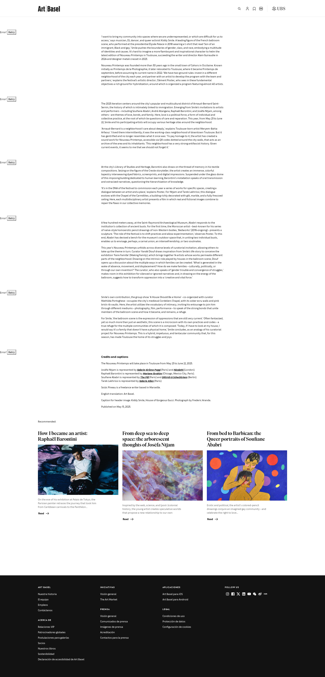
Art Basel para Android (175, 599)
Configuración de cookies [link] (176, 626)
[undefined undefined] (227, 594)
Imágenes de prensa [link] (111, 626)
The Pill (144, 377)
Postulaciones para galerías (53, 637)
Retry (11, 32)
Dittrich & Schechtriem (174, 377)
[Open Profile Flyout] (247, 8)
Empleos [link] (43, 604)
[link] (49, 8)
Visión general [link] (108, 593)
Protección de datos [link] (173, 621)
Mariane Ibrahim (152, 373)
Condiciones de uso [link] (173, 615)
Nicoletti (179, 369)
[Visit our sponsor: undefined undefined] (278, 8)
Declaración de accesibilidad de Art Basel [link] (61, 659)
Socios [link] (41, 643)
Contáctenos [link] (45, 610)
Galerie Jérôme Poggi (149, 369)
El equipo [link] (43, 599)
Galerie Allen (146, 380)
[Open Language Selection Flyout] (261, 8)
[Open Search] (239, 8)
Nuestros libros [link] (47, 648)
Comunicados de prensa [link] (114, 621)
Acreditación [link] (107, 632)
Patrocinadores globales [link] (52, 632)
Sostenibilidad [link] (46, 653)
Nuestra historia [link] (47, 593)
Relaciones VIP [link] (46, 626)
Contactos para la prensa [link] (114, 637)
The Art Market (108, 599)
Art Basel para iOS (172, 593)
